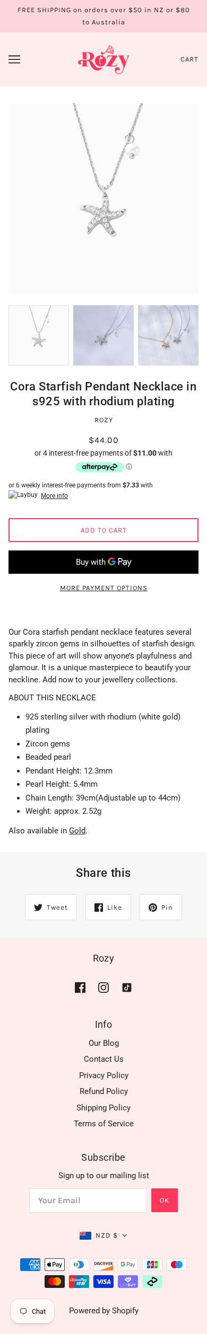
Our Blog (104, 1043)
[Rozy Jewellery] (104, 59)
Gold (77, 830)
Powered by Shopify (104, 1310)
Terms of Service (104, 1123)
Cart (189, 59)
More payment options (104, 588)
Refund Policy (104, 1091)
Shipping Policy (103, 1108)
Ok (164, 1200)
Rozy (103, 420)
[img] (80, 987)
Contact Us (104, 1059)
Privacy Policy (103, 1075)
